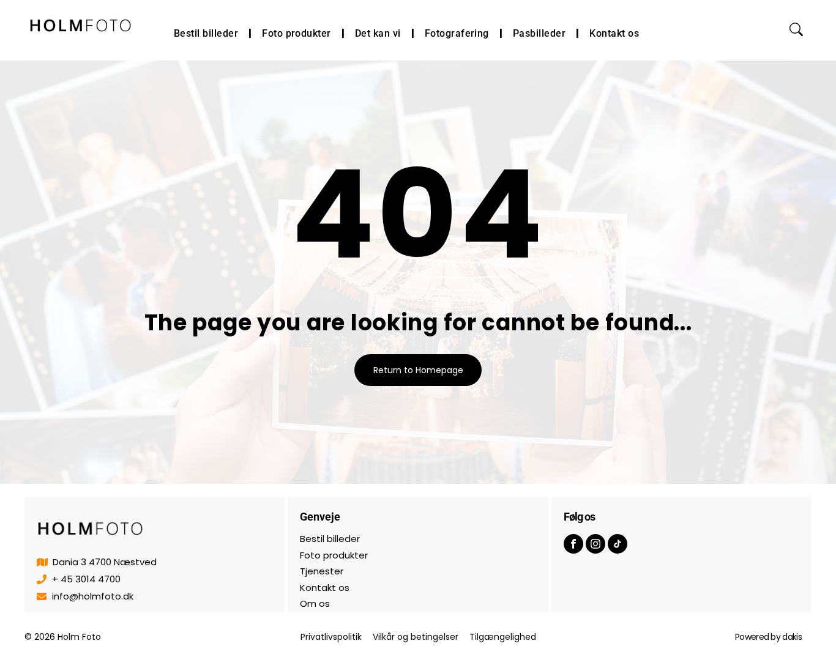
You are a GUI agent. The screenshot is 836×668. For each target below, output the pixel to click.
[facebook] (573, 545)
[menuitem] (207, 33)
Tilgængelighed (502, 637)
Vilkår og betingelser (415, 637)
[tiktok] (617, 545)
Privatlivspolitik (331, 637)
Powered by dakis (768, 637)
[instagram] (595, 545)
